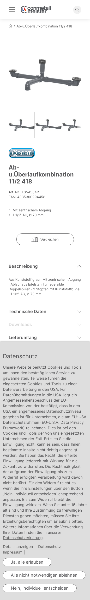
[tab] (45, 266)
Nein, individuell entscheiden (40, 588)
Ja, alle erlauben (27, 562)
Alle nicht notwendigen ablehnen (44, 575)
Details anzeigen (18, 546)
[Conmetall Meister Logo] (36, 9)
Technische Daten (27, 311)
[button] (49, 125)
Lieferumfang (23, 337)
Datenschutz (49, 546)
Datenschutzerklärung (23, 537)
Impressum (13, 552)
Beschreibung (23, 266)
